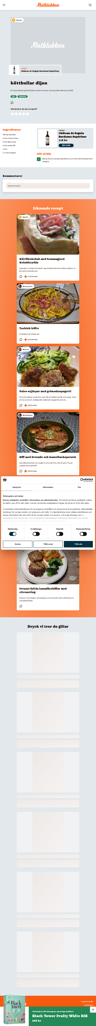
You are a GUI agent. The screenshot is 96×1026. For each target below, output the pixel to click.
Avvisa (17, 544)
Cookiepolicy (88, 1005)
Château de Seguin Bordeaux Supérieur (40, 71)
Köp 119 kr (66, 145)
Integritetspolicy (87, 1001)
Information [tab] (48, 487)
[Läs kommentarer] (12, 102)
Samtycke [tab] (16, 487)
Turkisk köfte (29, 328)
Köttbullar (22, 96)
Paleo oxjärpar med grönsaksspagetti (45, 391)
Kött (13, 96)
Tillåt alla (78, 544)
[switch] (36, 534)
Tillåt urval (48, 544)
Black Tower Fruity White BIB (60, 1016)
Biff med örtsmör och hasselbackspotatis (47, 457)
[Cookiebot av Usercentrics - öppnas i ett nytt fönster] (82, 480)
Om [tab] (79, 487)
